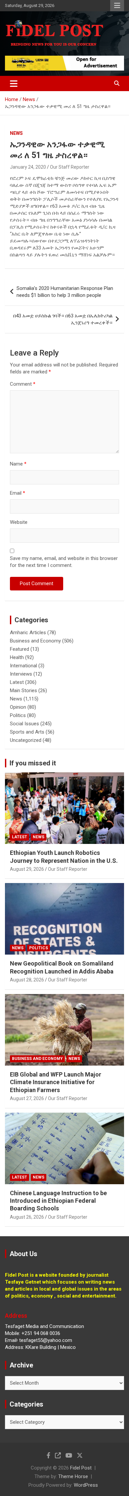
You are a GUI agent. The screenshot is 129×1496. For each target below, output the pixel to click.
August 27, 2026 (27, 1098)
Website (18, 522)
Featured (19, 649)
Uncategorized (25, 740)
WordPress (86, 1485)
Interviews (21, 674)
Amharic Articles (28, 633)
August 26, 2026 (27, 1217)
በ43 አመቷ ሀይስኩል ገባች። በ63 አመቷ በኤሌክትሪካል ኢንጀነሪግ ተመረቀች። (62, 319)
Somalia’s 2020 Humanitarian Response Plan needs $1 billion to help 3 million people (65, 291)
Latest (17, 682)
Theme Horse (73, 1476)
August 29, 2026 (27, 869)
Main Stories (23, 690)
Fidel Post (81, 1468)
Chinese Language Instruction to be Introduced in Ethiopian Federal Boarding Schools (58, 1201)
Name (18, 464)
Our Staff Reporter (69, 167)
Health (17, 657)
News (16, 133)
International (23, 666)
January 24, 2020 (28, 167)
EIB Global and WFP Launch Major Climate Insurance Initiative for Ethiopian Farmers (55, 1082)
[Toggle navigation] (13, 83)
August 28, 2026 (27, 979)
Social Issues (24, 724)
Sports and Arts (27, 732)
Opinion (18, 707)
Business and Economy (35, 641)
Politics (18, 715)
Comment (22, 384)
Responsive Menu (117, 5)
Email (17, 493)
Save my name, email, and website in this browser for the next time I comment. (64, 561)
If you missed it (33, 763)
